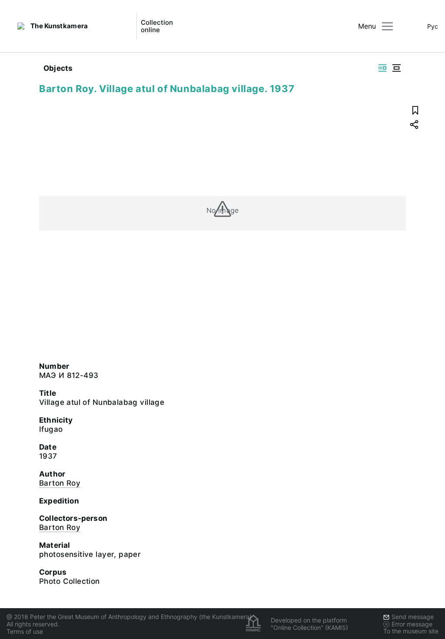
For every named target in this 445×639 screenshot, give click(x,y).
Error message (412, 624)
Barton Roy (59, 483)
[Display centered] (396, 68)
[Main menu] (387, 26)
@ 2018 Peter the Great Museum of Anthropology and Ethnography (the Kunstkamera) (129, 616)
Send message (413, 616)
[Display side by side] (382, 68)
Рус (432, 26)
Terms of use (25, 631)
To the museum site (410, 631)
